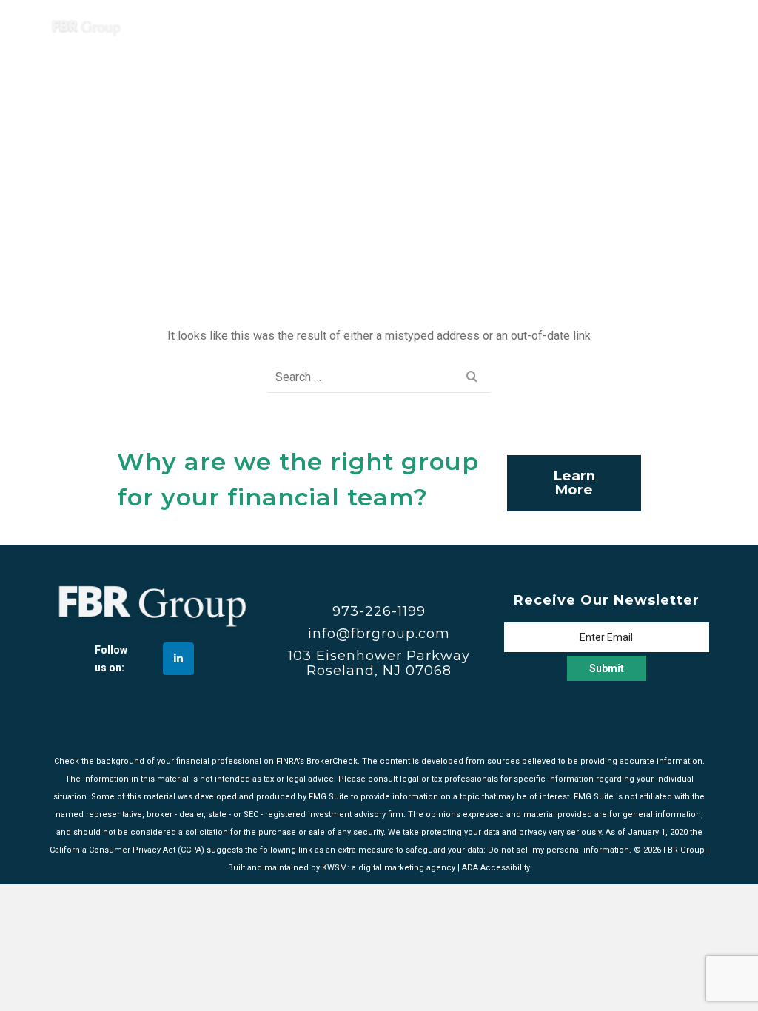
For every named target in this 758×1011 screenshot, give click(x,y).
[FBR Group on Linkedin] (178, 658)
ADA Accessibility (496, 868)
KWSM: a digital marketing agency (388, 868)
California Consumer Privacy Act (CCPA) (127, 850)
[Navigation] (690, 26)
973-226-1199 (379, 611)
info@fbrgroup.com (379, 633)
